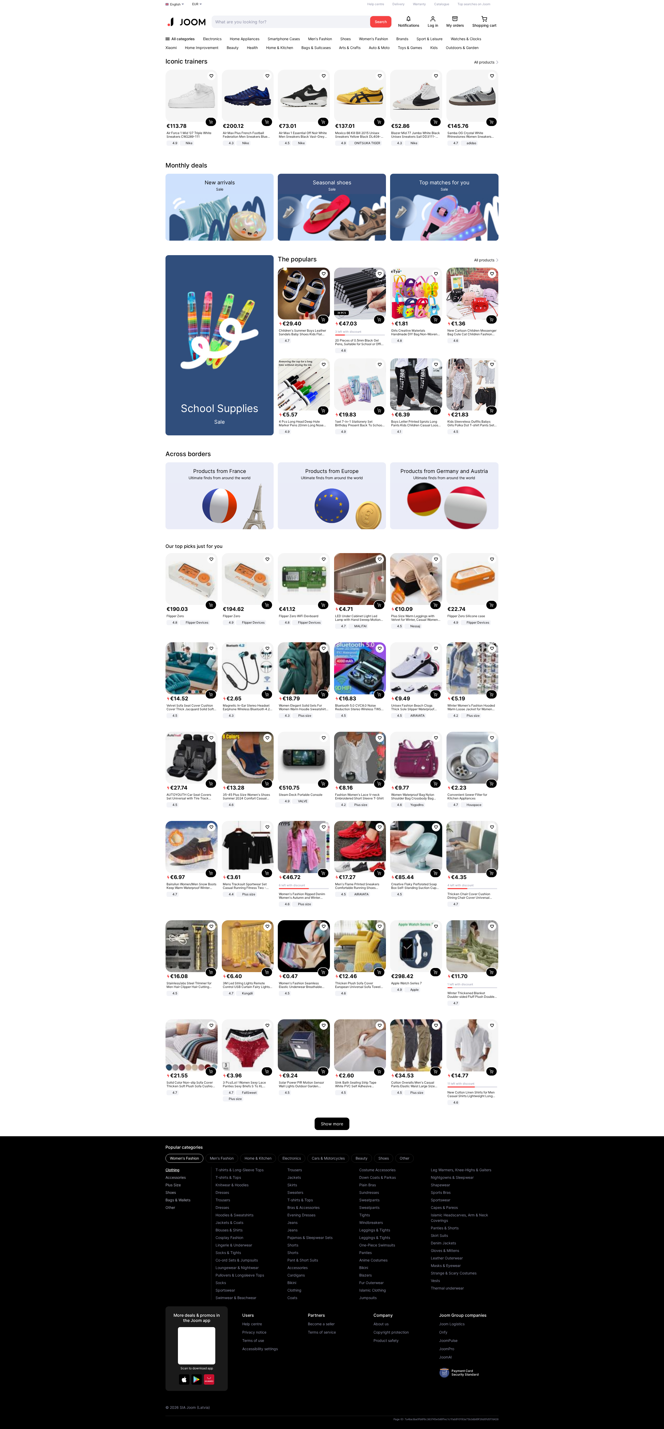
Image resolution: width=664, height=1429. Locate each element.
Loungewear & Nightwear (237, 1267)
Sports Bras (441, 1192)
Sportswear (225, 1290)
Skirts (292, 1185)
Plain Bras (367, 1185)
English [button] (175, 4)
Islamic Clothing (372, 1290)
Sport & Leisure (429, 39)
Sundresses (369, 1192)
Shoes (345, 39)
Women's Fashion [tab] (184, 1158)
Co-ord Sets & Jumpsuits (237, 1260)
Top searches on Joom (474, 4)
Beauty (233, 47)
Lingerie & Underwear (234, 1245)
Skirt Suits (439, 1235)
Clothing (172, 1170)
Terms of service (322, 1332)
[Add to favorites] (211, 76)
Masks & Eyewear (446, 1265)
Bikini (291, 1282)
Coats (292, 1297)
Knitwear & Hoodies (232, 1185)
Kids (434, 47)
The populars (297, 259)
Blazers (365, 1275)
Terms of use (253, 1341)
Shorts (292, 1245)
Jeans (292, 1222)
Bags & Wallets (177, 1200)
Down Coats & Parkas (377, 1177)
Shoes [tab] (383, 1158)
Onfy (443, 1332)
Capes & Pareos (444, 1207)
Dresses (222, 1192)
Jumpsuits (368, 1297)
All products (484, 62)
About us (381, 1324)
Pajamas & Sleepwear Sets (310, 1237)
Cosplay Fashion (229, 1237)
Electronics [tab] (291, 1158)
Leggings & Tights (374, 1230)
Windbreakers (371, 1222)
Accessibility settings (260, 1349)
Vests (435, 1280)
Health (252, 47)
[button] (184, 1379)
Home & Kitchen (279, 47)
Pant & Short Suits (302, 1260)
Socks (221, 1282)
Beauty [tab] (362, 1158)
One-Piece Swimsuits (377, 1245)
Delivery (398, 4)
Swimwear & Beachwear (236, 1297)
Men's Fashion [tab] (222, 1158)
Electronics (212, 39)
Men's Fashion (320, 39)
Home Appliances (244, 39)
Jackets (294, 1177)
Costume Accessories (377, 1170)
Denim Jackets (443, 1243)
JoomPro (446, 1349)
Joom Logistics (452, 1324)
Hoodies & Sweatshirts (234, 1215)
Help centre (375, 4)
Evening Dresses (301, 1215)
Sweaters (295, 1192)
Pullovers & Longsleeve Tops (240, 1275)
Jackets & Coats (229, 1222)
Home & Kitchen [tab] (258, 1158)
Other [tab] (404, 1158)
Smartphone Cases (284, 39)
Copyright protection (391, 1332)
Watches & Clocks (466, 39)
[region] (332, 108)
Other (170, 1207)
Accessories (175, 1177)
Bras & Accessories (303, 1207)
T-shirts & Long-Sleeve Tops (240, 1170)
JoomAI (445, 1357)
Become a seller (321, 1324)
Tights (364, 1215)
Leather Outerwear (447, 1258)
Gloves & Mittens (445, 1250)
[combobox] (289, 22)
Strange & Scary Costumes (453, 1273)
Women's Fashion (373, 39)
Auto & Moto (379, 47)
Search (381, 21)
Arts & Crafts (350, 47)
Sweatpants (369, 1200)
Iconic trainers (186, 61)
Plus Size (173, 1185)
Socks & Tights (228, 1252)
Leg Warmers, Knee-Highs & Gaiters (461, 1170)
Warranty (419, 4)
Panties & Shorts (445, 1228)
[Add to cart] (211, 122)
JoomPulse (448, 1341)
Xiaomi (171, 47)
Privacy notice (254, 1332)
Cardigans (296, 1275)
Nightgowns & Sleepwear (452, 1177)
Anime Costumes (373, 1260)
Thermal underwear (447, 1288)
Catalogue (441, 4)
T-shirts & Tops (228, 1177)
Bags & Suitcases (316, 47)
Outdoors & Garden (462, 47)
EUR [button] (195, 4)
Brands (402, 39)
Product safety (386, 1341)
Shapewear (440, 1185)
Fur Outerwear (371, 1282)
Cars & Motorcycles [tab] (328, 1158)
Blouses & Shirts (229, 1230)
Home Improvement (201, 47)
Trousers (223, 1200)
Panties (365, 1252)
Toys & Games (410, 47)
